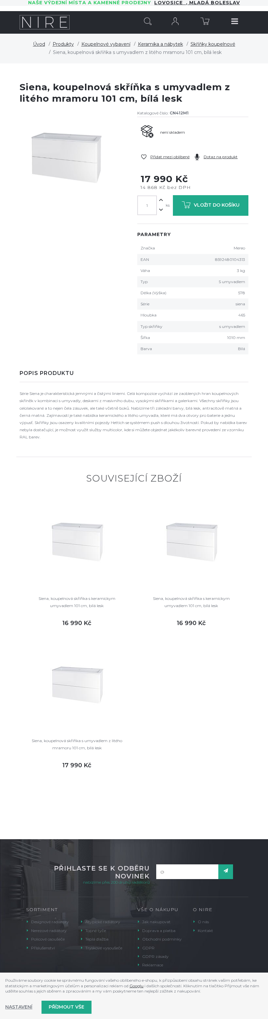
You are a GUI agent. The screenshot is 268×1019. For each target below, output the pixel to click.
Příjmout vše (66, 1007)
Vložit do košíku (217, 205)
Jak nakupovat (156, 921)
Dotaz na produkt (221, 156)
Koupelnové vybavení (105, 44)
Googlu (136, 985)
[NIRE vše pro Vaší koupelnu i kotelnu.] (45, 22)
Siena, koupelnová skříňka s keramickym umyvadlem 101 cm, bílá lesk (77, 602)
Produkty (63, 44)
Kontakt (205, 930)
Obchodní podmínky (162, 939)
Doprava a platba (159, 930)
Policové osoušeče (48, 939)
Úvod (39, 44)
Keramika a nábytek (160, 44)
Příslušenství (43, 947)
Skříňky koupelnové (213, 44)
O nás (203, 921)
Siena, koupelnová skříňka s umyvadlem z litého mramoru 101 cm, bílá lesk (77, 744)
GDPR (148, 947)
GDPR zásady (155, 956)
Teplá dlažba (97, 939)
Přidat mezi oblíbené (170, 156)
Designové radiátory (50, 921)
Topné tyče (95, 930)
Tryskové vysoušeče (103, 947)
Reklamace (152, 964)
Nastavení (18, 1007)
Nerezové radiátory (49, 930)
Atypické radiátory (102, 921)
